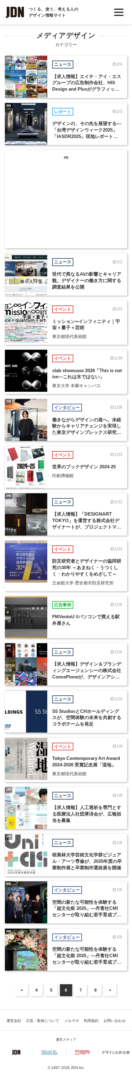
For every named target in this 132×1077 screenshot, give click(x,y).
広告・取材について (42, 1021)
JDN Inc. (78, 1068)
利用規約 (91, 1021)
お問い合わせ (114, 1021)
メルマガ (71, 1021)
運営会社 (13, 1021)
